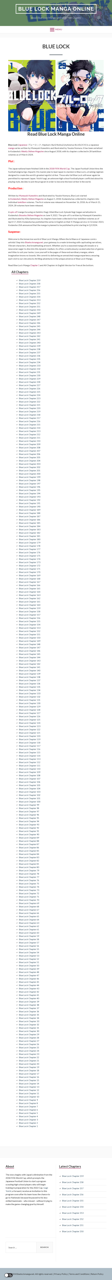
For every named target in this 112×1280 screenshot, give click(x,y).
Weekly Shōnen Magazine (32, 151)
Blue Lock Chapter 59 (29, 936)
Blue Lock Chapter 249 (29, 313)
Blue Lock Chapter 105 (29, 785)
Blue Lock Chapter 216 (29, 421)
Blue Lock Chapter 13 (29, 1086)
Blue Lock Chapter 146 (29, 650)
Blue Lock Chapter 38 (29, 1005)
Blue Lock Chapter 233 (29, 365)
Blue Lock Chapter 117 (29, 746)
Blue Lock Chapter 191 (29, 503)
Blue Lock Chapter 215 (29, 424)
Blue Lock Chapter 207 (29, 450)
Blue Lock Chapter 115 (29, 752)
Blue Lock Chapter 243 (29, 332)
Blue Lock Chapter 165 (29, 588)
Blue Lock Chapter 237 (29, 352)
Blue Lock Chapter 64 (29, 919)
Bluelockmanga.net (34, 242)
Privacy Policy (60, 1274)
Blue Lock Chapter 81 (29, 864)
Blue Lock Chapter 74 (29, 886)
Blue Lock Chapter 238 (29, 349)
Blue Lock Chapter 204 (29, 460)
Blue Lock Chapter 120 (29, 736)
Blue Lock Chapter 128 (29, 709)
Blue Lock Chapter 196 (29, 486)
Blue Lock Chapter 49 (29, 968)
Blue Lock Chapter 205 (29, 457)
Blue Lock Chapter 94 (29, 821)
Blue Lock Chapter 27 (29, 1041)
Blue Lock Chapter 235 (29, 359)
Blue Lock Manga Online (56, 9)
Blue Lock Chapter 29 (29, 1034)
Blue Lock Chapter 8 (28, 1103)
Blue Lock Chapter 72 (29, 893)
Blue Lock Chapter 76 (29, 880)
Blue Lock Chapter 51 (29, 962)
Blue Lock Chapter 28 (29, 1037)
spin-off (14, 212)
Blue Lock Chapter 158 (29, 611)
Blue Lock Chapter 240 (29, 342)
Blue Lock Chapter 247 (29, 319)
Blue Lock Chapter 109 (29, 772)
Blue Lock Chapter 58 (29, 939)
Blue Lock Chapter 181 (29, 536)
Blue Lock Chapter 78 (29, 873)
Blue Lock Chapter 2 (28, 1123)
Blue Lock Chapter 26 (29, 1044)
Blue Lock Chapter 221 (29, 405)
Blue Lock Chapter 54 (29, 952)
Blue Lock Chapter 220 (29, 408)
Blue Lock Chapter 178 (29, 546)
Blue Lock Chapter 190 (29, 506)
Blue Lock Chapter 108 (29, 775)
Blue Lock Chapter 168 (29, 578)
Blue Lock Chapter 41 (29, 995)
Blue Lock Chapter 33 (29, 1021)
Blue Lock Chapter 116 (29, 749)
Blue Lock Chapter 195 (29, 490)
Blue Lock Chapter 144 (29, 657)
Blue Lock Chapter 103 (29, 791)
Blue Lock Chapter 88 (29, 841)
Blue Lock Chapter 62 (29, 926)
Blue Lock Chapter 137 (29, 680)
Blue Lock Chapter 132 (29, 696)
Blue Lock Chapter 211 (29, 437)
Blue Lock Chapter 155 (29, 621)
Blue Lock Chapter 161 (29, 601)
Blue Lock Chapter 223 (29, 398)
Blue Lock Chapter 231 (29, 372)
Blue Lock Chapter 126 (29, 716)
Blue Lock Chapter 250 (29, 309)
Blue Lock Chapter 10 (29, 1096)
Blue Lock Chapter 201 (29, 470)
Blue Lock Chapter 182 (29, 532)
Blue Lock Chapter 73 (29, 890)
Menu (58, 29)
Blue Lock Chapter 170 (29, 572)
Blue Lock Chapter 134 (29, 690)
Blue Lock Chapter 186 (29, 519)
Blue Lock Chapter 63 (29, 923)
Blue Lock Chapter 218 (29, 414)
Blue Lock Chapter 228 (29, 382)
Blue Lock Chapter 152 (29, 631)
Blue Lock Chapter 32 (29, 1024)
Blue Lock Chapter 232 (29, 368)
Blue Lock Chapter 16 (29, 1077)
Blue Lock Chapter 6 (28, 1109)
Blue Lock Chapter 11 (29, 1093)
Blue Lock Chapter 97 (29, 811)
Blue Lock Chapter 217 (29, 418)
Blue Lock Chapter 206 (29, 454)
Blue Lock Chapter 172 (29, 565)
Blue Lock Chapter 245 (29, 326)
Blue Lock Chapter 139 (29, 673)
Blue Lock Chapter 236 (29, 355)
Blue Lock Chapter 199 (29, 477)
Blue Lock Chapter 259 (29, 280)
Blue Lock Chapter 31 (29, 1027)
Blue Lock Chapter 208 (29, 447)
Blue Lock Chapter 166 (29, 585)
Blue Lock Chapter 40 (29, 998)
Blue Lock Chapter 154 (29, 624)
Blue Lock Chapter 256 (29, 290)
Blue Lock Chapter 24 (29, 1050)
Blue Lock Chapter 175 (29, 555)
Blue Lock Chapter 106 (29, 782)
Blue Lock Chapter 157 (29, 614)
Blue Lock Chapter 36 (29, 1011)
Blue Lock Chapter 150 (29, 637)
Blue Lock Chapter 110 (29, 768)
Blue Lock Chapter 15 (29, 1080)
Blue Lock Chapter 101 (29, 798)
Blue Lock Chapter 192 (29, 500)
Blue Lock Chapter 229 (29, 378)
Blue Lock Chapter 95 (29, 818)
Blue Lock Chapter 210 (29, 441)
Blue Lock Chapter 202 (29, 467)
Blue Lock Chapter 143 (29, 660)
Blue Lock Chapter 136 (29, 683)
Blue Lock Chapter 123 (29, 726)
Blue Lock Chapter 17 (29, 1073)
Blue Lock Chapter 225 (29, 391)
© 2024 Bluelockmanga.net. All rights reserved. (31, 1274)
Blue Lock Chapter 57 (29, 942)
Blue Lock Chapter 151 (29, 634)
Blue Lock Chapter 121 (29, 732)
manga (11, 148)
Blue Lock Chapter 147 (29, 647)
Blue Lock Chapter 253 (29, 300)
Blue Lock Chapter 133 (29, 693)
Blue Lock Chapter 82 (29, 860)
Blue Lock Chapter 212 (29, 434)
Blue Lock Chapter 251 (29, 306)
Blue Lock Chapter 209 (29, 444)
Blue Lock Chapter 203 (29, 464)
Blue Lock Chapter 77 (29, 877)
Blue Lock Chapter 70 (29, 900)
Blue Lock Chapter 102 (29, 795)
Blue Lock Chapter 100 (29, 801)
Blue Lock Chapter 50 (29, 965)
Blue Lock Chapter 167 (29, 582)
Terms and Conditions (79, 1274)
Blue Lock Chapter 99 (29, 805)
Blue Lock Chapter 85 (29, 850)
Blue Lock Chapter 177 (29, 549)
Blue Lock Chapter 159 (29, 608)
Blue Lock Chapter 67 (29, 909)
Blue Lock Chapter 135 (29, 686)
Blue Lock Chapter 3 (28, 1119)
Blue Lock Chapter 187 (29, 516)
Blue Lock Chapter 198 (29, 480)
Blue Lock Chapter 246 (29, 323)
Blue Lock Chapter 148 (29, 644)
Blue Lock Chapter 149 (29, 641)
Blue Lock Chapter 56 (29, 945)
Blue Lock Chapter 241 (29, 339)
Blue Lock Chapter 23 (29, 1054)
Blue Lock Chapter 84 (29, 854)
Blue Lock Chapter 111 (29, 765)
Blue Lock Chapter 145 (29, 654)
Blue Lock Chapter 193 (29, 496)
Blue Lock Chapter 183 (29, 529)
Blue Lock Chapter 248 (29, 316)
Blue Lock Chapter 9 (28, 1100)
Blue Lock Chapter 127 (29, 713)
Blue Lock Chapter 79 (29, 870)
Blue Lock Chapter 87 (29, 844)
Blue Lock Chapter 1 (28, 1126)
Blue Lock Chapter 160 (29, 605)
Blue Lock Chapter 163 (29, 595)
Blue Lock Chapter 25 (29, 1047)
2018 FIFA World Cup (59, 168)
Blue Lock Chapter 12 (29, 1090)
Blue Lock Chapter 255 (29, 293)
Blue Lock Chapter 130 (29, 703)
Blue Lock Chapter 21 (29, 1060)
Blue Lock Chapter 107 (29, 778)
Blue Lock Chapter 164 (29, 591)
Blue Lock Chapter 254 (29, 296)
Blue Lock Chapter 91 (29, 831)
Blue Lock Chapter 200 (29, 473)
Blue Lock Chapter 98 (29, 808)
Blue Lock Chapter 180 (29, 539)
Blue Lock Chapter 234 (29, 362)
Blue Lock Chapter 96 (29, 814)
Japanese (22, 144)
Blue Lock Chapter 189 (29, 509)
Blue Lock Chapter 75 (29, 883)
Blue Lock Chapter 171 (29, 568)
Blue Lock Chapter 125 (29, 719)
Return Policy (97, 1274)
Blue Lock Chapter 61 (29, 929)
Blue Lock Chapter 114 (29, 755)
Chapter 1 (34, 265)
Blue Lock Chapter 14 (29, 1083)
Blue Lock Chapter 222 (29, 401)
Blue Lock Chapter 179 (29, 542)
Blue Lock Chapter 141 (29, 667)
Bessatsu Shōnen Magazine (31, 215)
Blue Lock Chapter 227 (29, 385)
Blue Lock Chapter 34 (29, 1018)
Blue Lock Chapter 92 (29, 827)
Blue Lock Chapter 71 (29, 896)
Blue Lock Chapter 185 (29, 523)
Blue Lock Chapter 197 (29, 483)
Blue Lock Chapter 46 (29, 978)
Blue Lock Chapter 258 (29, 283)
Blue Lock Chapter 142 (29, 664)
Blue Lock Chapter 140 (29, 670)
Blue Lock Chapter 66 (29, 913)
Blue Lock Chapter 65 (29, 916)
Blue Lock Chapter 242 (29, 336)
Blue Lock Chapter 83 (29, 857)
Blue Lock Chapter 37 (29, 1008)
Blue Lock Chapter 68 (29, 906)
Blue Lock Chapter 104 (29, 788)
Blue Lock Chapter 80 (29, 867)
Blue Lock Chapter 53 (29, 955)
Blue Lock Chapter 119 (29, 739)
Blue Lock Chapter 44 (29, 985)
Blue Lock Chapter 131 (29, 700)
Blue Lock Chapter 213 (29, 431)
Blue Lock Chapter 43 (29, 988)
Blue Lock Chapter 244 (29, 329)
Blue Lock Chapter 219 (29, 411)
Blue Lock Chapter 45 (29, 982)
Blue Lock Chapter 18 (29, 1070)
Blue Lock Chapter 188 (29, 513)
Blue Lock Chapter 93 (29, 824)
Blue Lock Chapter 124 (29, 723)
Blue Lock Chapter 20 (29, 1064)
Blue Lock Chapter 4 (28, 1116)
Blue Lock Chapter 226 (29, 388)
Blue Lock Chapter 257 (29, 287)
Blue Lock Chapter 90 (29, 834)
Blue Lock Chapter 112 (29, 762)
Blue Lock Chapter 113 (29, 759)
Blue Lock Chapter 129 (29, 706)
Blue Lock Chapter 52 (29, 959)
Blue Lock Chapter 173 (29, 562)
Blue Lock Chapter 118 (29, 742)
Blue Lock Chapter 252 (29, 303)
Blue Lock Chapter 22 (29, 1057)
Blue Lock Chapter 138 (29, 677)
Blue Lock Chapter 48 (29, 972)
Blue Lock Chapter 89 (29, 837)
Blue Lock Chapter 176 (29, 552)
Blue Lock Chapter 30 (29, 1031)
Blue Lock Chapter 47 (29, 975)
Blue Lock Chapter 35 (29, 1014)
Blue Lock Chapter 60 (29, 932)
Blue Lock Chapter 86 (29, 847)
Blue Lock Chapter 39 (29, 1001)
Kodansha (14, 199)
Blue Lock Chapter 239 (29, 346)
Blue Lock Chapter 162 (29, 598)
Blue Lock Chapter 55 (29, 949)
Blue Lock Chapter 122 (29, 729)
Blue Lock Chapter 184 (29, 526)
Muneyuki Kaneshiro (28, 195)
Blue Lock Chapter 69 (29, 903)
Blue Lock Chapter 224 (29, 395)
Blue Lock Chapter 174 (29, 559)
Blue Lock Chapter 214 (29, 427)
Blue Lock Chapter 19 (29, 1067)
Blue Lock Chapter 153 (29, 627)
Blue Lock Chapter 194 (29, 493)
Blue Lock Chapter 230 (29, 375)
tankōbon (22, 202)
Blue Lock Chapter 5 (28, 1113)
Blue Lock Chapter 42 (29, 991)
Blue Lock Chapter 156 (29, 618)
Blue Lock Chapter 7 (28, 1106)
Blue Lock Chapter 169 (29, 575)
